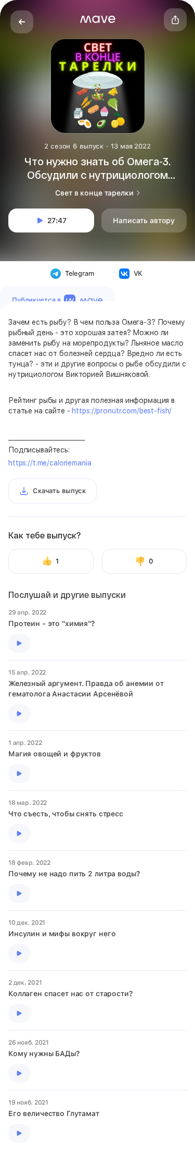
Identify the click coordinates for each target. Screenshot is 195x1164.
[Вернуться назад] (21, 21)
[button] (97, 19)
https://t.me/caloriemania (50, 463)
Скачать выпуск (59, 491)
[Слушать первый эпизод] (19, 643)
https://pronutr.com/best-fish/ (122, 411)
